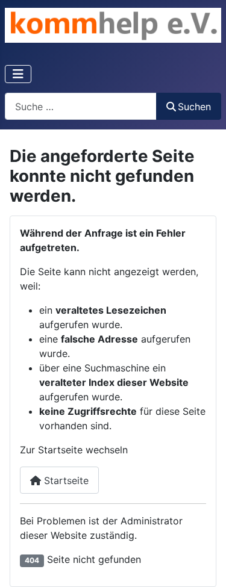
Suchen (194, 107)
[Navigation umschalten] (18, 74)
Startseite (65, 480)
